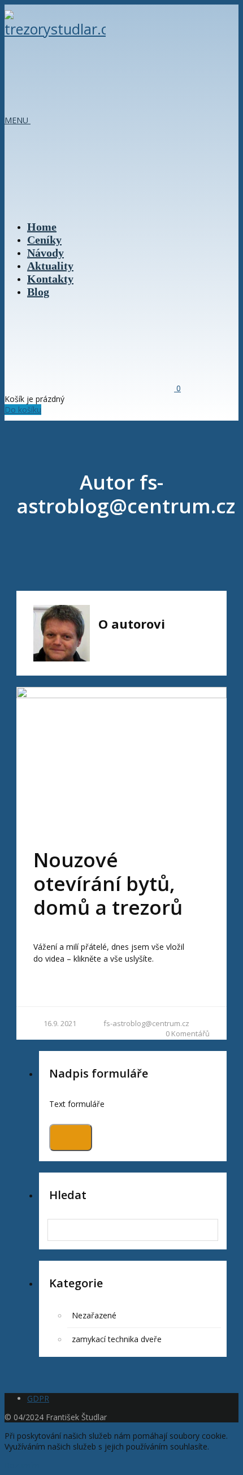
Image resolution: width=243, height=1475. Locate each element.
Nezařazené (94, 1315)
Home (42, 226)
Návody (45, 252)
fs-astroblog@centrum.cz (146, 1023)
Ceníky (44, 239)
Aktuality (50, 265)
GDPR (38, 1398)
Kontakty (50, 278)
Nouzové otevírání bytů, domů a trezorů (108, 883)
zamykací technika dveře (117, 1339)
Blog (38, 292)
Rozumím (22, 1465)
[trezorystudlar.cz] (55, 28)
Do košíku (23, 409)
